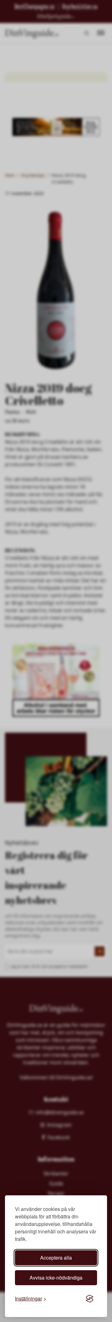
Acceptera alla (56, 1257)
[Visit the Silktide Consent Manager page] (89, 1298)
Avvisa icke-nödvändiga (56, 1277)
